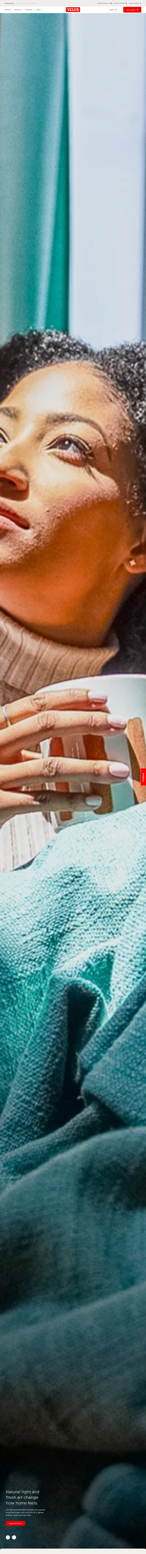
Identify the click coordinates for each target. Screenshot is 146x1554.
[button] (143, 777)
